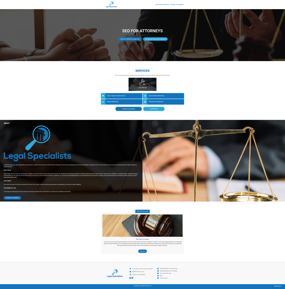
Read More (142, 251)
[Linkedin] (130, 278)
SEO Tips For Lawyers (142, 211)
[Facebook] (132, 278)
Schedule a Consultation (12, 198)
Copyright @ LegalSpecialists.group (142, 285)
